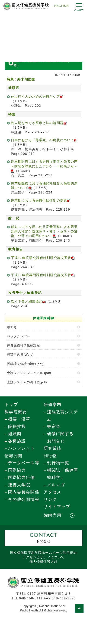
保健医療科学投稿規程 (23, 345)
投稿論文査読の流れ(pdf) (25, 364)
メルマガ (56, 485)
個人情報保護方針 (43, 562)
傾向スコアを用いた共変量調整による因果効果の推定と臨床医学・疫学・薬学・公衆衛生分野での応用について (44, 231)
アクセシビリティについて (43, 557)
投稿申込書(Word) (20, 354)
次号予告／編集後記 (26, 301)
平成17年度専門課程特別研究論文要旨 (41, 275)
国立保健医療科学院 (43, 553)
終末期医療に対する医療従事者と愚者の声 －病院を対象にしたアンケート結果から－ (46, 164)
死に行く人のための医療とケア (35, 96)
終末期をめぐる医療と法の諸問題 (37, 123)
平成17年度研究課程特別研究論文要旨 (41, 258)
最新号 (12, 327)
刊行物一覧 (58, 463)
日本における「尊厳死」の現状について (42, 140)
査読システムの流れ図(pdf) (27, 382)
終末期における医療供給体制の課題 (39, 200)
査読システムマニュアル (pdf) (29, 373)
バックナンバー (18, 336)
